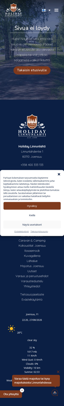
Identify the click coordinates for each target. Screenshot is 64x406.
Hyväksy (32, 206)
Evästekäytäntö (22, 231)
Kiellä (32, 215)
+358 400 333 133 (32, 165)
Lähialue (32, 261)
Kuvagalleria (32, 256)
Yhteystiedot (32, 286)
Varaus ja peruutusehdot (32, 276)
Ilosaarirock (32, 250)
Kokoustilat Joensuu (32, 245)
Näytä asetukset (32, 224)
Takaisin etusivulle (32, 70)
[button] (59, 174)
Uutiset (32, 271)
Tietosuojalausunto (39, 231)
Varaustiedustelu (32, 281)
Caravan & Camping (32, 240)
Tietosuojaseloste (32, 294)
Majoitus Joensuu (32, 266)
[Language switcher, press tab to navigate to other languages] (45, 10)
